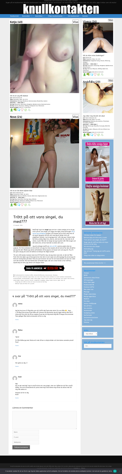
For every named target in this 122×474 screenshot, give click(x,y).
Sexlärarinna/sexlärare (91, 317)
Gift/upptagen (88, 280)
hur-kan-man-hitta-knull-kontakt (44, 276)
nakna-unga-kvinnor (47, 278)
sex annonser (56, 278)
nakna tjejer (37, 278)
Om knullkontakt (73, 16)
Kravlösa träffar (28, 275)
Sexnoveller (26, 16)
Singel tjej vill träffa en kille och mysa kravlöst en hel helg (31, 282)
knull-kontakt (60, 276)
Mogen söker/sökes (90, 294)
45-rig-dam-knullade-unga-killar (24, 276)
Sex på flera (88, 306)
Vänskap (55, 275)
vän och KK (53, 246)
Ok (115, 471)
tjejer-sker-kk (61, 280)
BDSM (85, 275)
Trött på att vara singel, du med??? (95, 240)
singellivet (36, 280)
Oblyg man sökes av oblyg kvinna (94, 255)
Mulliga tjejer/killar (90, 296)
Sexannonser (48, 275)
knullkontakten (17, 278)
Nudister (86, 299)
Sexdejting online (89, 313)
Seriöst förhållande (39, 275)
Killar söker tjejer (89, 282)
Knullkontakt (14, 16)
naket (31, 278)
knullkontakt (68, 276)
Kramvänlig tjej (88, 249)
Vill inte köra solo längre (92, 246)
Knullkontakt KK (19, 275)
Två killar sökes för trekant (92, 235)
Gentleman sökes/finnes (92, 278)
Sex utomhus (88, 308)
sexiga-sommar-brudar (26, 280)
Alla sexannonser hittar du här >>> (95, 263)
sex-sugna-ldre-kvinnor (67, 278)
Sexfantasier (88, 315)
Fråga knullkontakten (55, 16)
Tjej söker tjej (88, 320)
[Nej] (120, 471)
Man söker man (88, 289)
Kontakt (85, 16)
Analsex (86, 273)
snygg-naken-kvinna (51, 280)
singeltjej (42, 280)
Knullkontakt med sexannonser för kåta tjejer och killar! (61, 0)
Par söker (87, 301)
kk (55, 276)
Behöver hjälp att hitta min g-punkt (24, 283)
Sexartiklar (39, 16)
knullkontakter (26, 278)
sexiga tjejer (16, 280)
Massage (86, 292)
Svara (17, 319)
